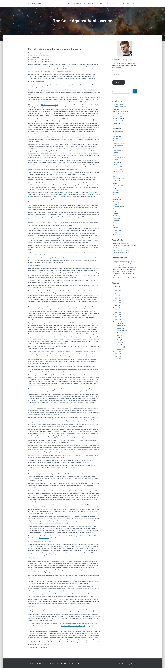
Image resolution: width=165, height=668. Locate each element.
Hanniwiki (116, 109)
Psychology (116, 202)
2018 (116, 305)
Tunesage (116, 223)
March (119, 344)
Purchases (116, 204)
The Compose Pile (118, 121)
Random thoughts (118, 206)
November (120, 325)
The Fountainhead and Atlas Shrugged (73, 626)
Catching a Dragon (118, 104)
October (119, 328)
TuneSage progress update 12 (122, 252)
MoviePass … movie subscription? (123, 271)
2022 (116, 295)
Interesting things (118, 171)
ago (43, 647)
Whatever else (117, 230)
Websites (115, 227)
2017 (116, 307)
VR (114, 225)
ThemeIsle (134, 664)
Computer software (118, 150)
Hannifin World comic (119, 106)
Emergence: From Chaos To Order (61, 194)
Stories (115, 211)
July (118, 335)
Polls (114, 195)
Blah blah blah (117, 136)
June (118, 337)
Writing (115, 232)
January (119, 349)
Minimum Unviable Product (121, 243)
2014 (116, 314)
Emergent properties (35, 46)
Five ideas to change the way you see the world (55, 49)
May (118, 340)
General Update (118, 167)
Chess (115, 141)
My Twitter (101, 3)
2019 (116, 302)
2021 (116, 298)
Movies (115, 174)
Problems (116, 197)
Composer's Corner (119, 143)
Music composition (118, 178)
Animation (116, 134)
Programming (117, 199)
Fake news (116, 159)
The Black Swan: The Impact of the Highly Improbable (68, 258)
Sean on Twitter (117, 116)
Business (115, 138)
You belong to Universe (129, 267)
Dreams (115, 155)
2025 (116, 288)
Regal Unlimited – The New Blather (123, 269)
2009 (116, 354)
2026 (116, 286)
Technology (116, 218)
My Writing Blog (89, 3)
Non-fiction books (49, 46)
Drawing (115, 152)
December (120, 323)
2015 (116, 312)
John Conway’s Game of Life (49, 105)
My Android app (117, 181)
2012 (116, 319)
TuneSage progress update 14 (122, 248)
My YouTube (111, 3)
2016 (116, 310)
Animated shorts (118, 131)
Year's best (116, 234)
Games (115, 164)
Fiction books (117, 162)
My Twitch (121, 3)
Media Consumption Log (120, 111)
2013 (116, 317)
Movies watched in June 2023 (127, 278)
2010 (116, 351)
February (120, 347)
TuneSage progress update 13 (122, 250)
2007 (116, 358)
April (118, 342)
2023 (116, 293)
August (119, 332)
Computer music (118, 148)
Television (116, 220)
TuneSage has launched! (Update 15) (124, 245)
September (120, 330)
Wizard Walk (116, 123)
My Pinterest (131, 3)
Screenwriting (117, 209)
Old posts (116, 188)
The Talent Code (44, 538)
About (69, 3)
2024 (116, 291)
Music (114, 176)
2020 (116, 300)
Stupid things (117, 216)
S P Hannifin (116, 273)
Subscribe (118, 82)
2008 (116, 356)
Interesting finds (118, 169)
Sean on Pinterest (118, 113)
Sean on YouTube (118, 118)
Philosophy (59, 46)
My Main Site (78, 3)
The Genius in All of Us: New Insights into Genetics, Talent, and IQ (76, 536)
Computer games (118, 145)
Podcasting (116, 192)
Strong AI (115, 213)
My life (115, 183)
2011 (116, 321)
